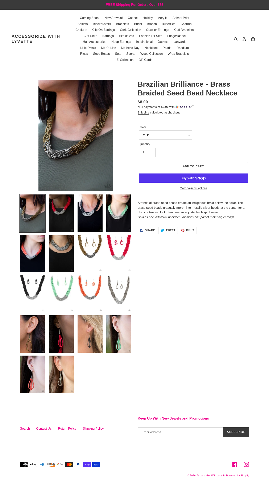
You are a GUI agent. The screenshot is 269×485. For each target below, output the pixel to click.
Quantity (144, 144)
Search (25, 428)
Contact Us (44, 428)
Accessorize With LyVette (36, 39)
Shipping (143, 112)
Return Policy (67, 428)
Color (142, 127)
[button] (166, 107)
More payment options (193, 188)
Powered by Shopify (237, 475)
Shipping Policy (93, 428)
